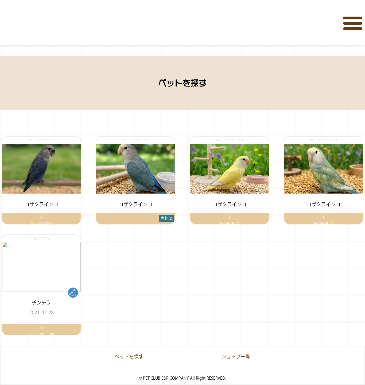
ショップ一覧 (236, 356)
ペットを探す (129, 356)
